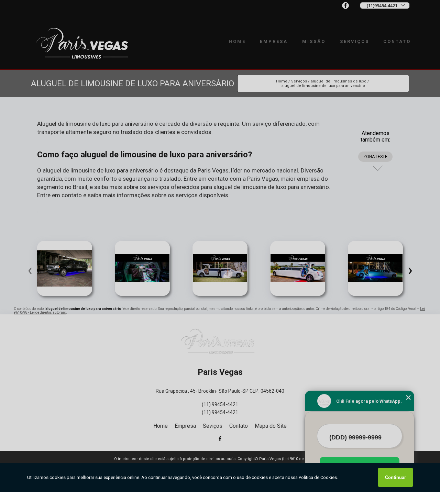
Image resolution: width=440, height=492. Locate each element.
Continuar (395, 477)
